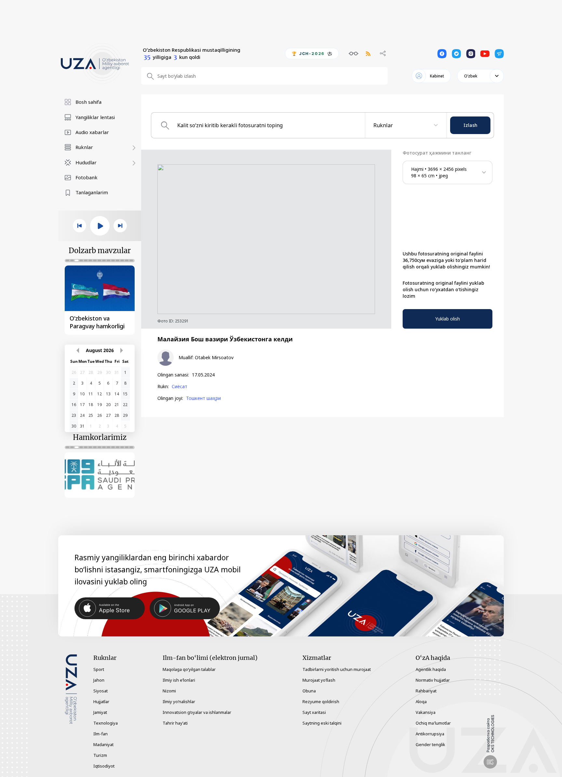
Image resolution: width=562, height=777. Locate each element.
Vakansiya (425, 712)
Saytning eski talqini (321, 723)
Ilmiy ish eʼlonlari (179, 680)
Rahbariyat (426, 691)
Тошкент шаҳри (203, 398)
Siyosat (100, 691)
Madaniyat (103, 744)
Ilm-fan (100, 734)
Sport (98, 669)
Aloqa (421, 701)
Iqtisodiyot (103, 766)
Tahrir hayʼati (175, 723)
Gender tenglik (430, 744)
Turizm (100, 755)
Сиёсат (179, 386)
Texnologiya (105, 723)
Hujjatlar (101, 701)
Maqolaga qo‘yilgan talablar (189, 669)
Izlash (470, 125)
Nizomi (169, 691)
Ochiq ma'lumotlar (433, 723)
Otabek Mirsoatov (214, 357)
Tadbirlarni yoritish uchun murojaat (336, 669)
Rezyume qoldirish (320, 701)
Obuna (309, 691)
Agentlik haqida (431, 669)
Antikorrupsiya (430, 734)
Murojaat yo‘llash (318, 680)
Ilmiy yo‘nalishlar (179, 701)
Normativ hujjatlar (433, 680)
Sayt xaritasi (314, 712)
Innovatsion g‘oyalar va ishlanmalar (197, 712)
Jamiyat (100, 712)
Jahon (98, 680)
